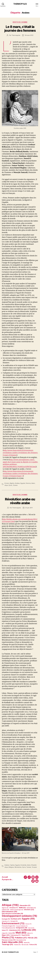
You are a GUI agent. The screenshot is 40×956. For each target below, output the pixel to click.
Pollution (21, 937)
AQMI (22, 908)
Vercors (24, 944)
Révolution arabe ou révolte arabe (20, 501)
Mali (21, 932)
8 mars (6, 483)
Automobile (31, 907)
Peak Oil (26, 935)
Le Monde (28, 930)
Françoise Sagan (8, 926)
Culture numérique (16, 909)
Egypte (22, 483)
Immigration (21, 928)
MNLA (30, 933)
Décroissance (9, 911)
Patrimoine (16, 935)
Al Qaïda (13, 908)
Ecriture (16, 919)
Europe (28, 923)
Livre (11, 933)
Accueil (5, 877)
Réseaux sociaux (9, 940)
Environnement (13, 923)
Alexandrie (25, 905)
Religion (11, 867)
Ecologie (6, 919)
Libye (6, 485)
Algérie (12, 483)
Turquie (34, 867)
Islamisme (14, 930)
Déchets (29, 909)
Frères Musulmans (8, 928)
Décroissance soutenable (12, 913)
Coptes (12, 865)
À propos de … (7, 879)
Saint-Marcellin (12, 942)
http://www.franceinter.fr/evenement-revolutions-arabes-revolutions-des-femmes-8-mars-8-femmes (20, 452)
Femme (28, 483)
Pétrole (32, 938)
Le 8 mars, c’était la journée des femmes (20, 29)
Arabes (17, 483)
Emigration (6, 921)
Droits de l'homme (20, 22)
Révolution (18, 867)
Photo (8, 937)
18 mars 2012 (29, 35)
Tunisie (15, 485)
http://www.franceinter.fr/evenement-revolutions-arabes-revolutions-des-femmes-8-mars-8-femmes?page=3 (20, 473)
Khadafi (33, 865)
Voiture (33, 944)
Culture (5, 909)
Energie (14, 921)
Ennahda (23, 865)
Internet (31, 928)
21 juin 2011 (29, 508)
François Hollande (21, 926)
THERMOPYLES (20, 4)
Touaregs (7, 944)
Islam (33, 483)
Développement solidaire (19, 915)
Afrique (10, 905)
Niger (6, 935)
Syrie (10, 485)
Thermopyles (16, 35)
